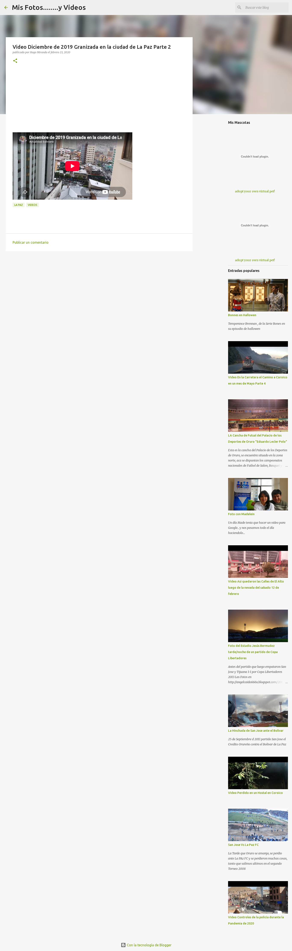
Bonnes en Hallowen (242, 315)
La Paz (18, 204)
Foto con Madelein (241, 514)
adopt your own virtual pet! (255, 191)
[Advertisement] (99, 102)
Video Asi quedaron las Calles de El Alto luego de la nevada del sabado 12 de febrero (256, 588)
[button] (15, 61)
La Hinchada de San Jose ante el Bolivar (255, 730)
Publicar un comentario (31, 242)
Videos (32, 204)
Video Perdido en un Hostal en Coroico (255, 793)
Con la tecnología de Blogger (148, 945)
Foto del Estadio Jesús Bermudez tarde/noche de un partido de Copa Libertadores (253, 652)
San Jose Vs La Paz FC (243, 844)
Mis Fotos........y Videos (49, 7)
